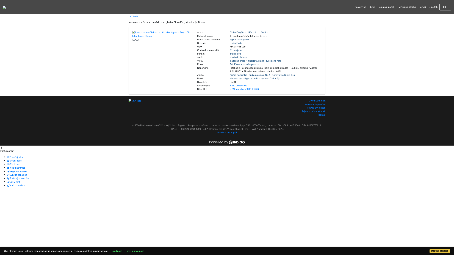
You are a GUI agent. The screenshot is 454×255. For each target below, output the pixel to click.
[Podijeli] (137, 40)
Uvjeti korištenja (317, 100)
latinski (243, 57)
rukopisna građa (256, 60)
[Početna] (4, 7)
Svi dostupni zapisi (227, 132)
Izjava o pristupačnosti (313, 111)
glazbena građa (237, 60)
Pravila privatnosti (316, 107)
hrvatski (234, 57)
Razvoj (422, 6)
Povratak (133, 16)
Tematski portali (386, 6)
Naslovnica (360, 6)
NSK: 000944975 (238, 85)
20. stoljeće (236, 50)
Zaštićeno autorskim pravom (244, 64)
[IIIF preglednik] (133, 40)
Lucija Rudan (236, 43)
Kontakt (321, 114)
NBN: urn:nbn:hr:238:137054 (244, 89)
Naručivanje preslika (314, 104)
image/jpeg (235, 53)
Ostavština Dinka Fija (283, 74)
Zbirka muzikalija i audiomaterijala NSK (250, 74)
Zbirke (372, 6)
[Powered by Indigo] (227, 141)
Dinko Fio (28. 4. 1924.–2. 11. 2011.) (248, 32)
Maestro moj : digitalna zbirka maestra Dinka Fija (255, 78)
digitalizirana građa (239, 39)
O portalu (433, 6)
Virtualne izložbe (407, 6)
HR (444, 7)
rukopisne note (273, 60)
